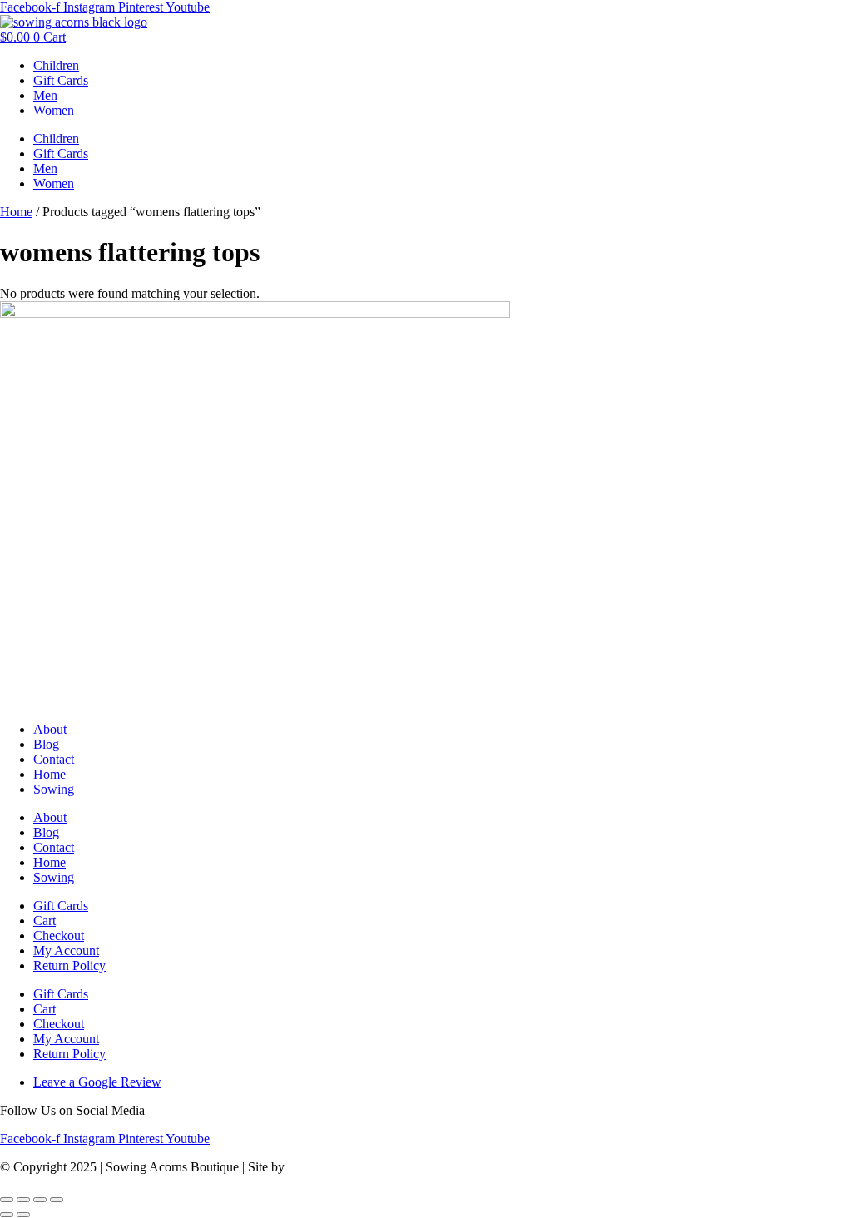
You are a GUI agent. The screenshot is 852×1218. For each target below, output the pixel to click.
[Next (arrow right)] (23, 1214)
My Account (66, 950)
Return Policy (69, 965)
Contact (53, 759)
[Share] (40, 1199)
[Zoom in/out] (6, 1199)
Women (53, 110)
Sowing (53, 789)
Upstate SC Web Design (352, 1167)
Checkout (58, 935)
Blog (46, 744)
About (50, 729)
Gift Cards (60, 80)
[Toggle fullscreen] (23, 1199)
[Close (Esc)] (56, 1199)
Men (45, 95)
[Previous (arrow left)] (6, 1214)
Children (56, 65)
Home (16, 212)
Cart (44, 921)
